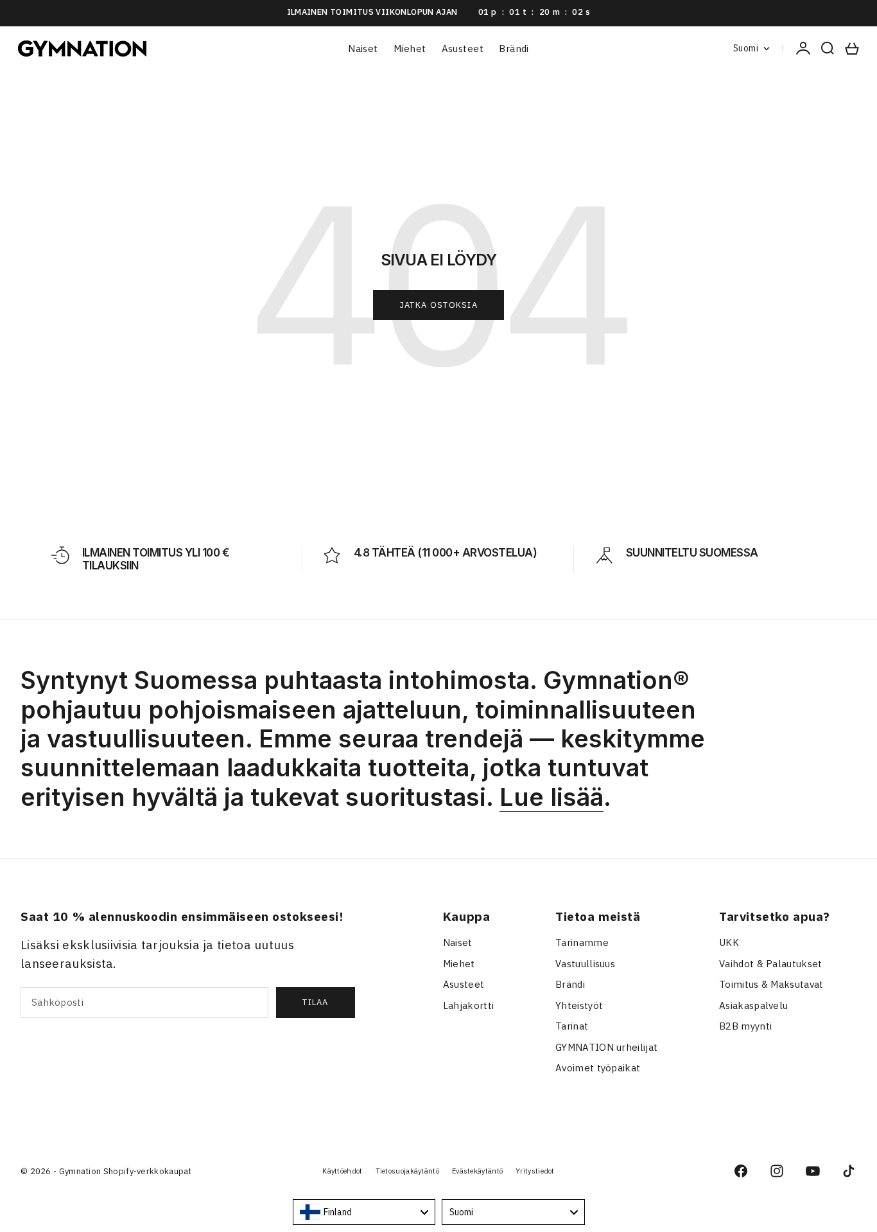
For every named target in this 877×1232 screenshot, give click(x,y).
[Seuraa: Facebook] (741, 1171)
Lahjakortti (468, 1005)
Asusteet (463, 48)
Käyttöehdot (342, 1170)
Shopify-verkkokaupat (147, 1171)
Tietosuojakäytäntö (407, 1170)
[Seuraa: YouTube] (813, 1171)
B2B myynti (745, 1026)
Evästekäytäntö (477, 1170)
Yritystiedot (535, 1170)
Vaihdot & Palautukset (770, 964)
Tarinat (571, 1026)
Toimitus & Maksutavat (771, 984)
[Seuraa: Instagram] (777, 1171)
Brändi (514, 48)
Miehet (410, 48)
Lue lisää (551, 797)
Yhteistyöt (579, 1005)
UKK (729, 942)
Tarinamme (582, 942)
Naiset (363, 48)
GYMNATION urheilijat (606, 1047)
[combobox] (364, 1212)
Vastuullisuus (585, 964)
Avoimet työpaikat (597, 1068)
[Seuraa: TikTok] (848, 1171)
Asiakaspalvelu (753, 1005)
